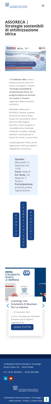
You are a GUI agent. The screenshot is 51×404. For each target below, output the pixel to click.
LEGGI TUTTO (22, 327)
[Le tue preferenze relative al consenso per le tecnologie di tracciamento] (46, 399)
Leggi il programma (23, 224)
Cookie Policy (36, 400)
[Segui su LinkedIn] (6, 378)
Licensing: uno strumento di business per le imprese (24, 304)
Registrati (16, 224)
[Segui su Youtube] (11, 378)
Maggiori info (31, 224)
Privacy (26, 400)
